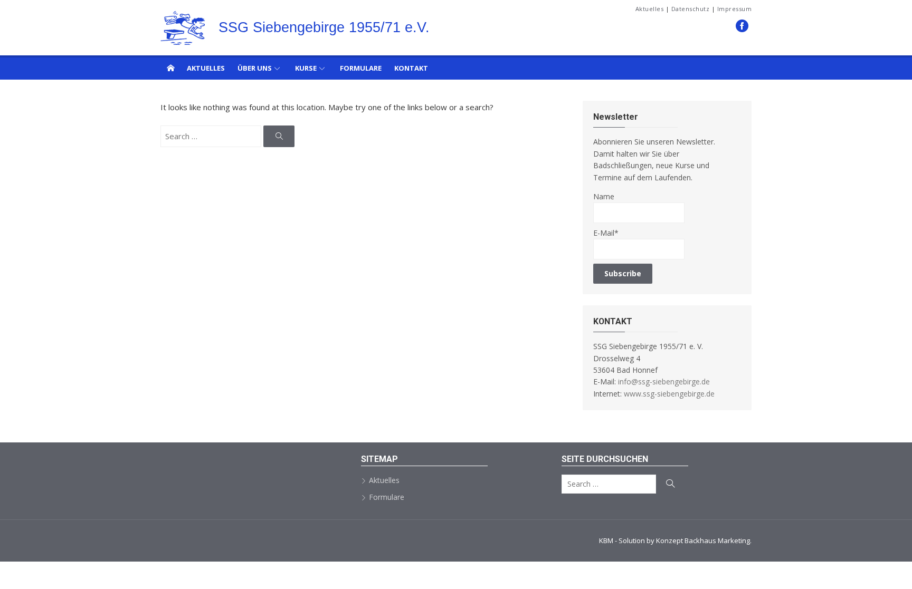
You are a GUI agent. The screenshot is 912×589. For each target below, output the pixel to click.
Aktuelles (649, 9)
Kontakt (411, 68)
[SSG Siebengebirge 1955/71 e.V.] (170, 67)
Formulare (361, 68)
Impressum (734, 9)
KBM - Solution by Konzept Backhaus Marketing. (675, 540)
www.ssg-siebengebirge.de (669, 394)
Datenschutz (690, 9)
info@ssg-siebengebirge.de (664, 381)
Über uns (255, 68)
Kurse (306, 68)
